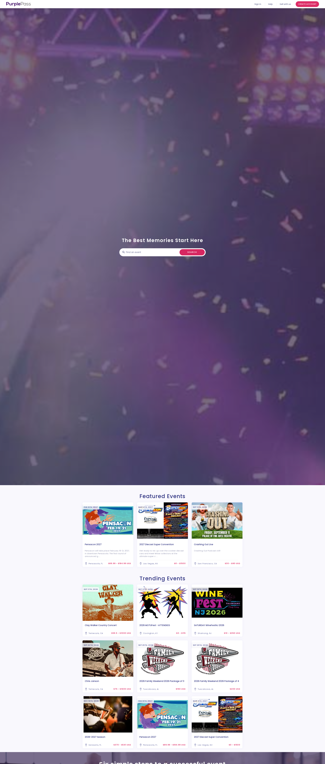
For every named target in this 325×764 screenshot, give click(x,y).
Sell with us (285, 4)
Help (270, 4)
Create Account (307, 4)
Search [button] (192, 252)
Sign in (257, 4)
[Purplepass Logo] (18, 4)
